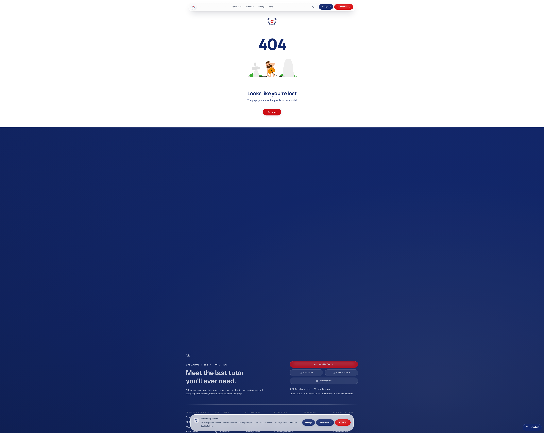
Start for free (342, 6)
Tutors (249, 6)
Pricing (261, 6)
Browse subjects (343, 372)
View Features (326, 380)
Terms (290, 422)
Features (235, 6)
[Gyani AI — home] (193, 7)
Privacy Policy (281, 422)
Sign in (328, 6)
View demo (308, 372)
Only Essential (325, 422)
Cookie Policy (206, 426)
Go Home (272, 112)
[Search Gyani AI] (313, 6)
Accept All (343, 422)
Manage (308, 422)
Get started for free (322, 364)
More (271, 6)
